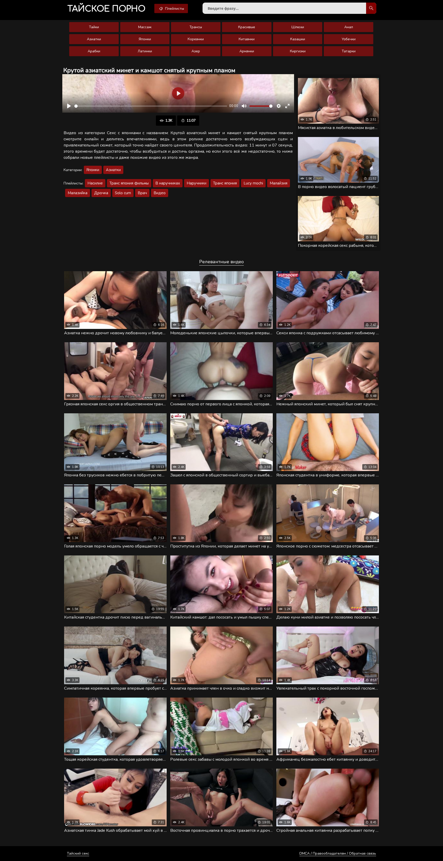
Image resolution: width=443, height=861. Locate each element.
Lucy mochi (253, 183)
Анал (348, 27)
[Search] (371, 8)
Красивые (246, 27)
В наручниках (167, 183)
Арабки (94, 51)
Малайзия (278, 183)
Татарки (349, 51)
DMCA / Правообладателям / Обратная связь (337, 853)
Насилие (95, 183)
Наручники (196, 183)
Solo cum (123, 192)
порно (106, 8)
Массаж (145, 27)
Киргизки (298, 51)
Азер (196, 51)
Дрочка (101, 192)
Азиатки (94, 39)
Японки (145, 39)
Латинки (145, 51)
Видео (160, 192)
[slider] (150, 106)
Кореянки (196, 39)
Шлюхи (297, 27)
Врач (142, 192)
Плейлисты (174, 8)
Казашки (297, 39)
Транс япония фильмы (129, 183)
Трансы (195, 27)
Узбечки (349, 39)
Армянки (246, 51)
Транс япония (225, 183)
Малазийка (77, 192)
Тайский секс (78, 853)
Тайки (94, 27)
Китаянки (247, 39)
